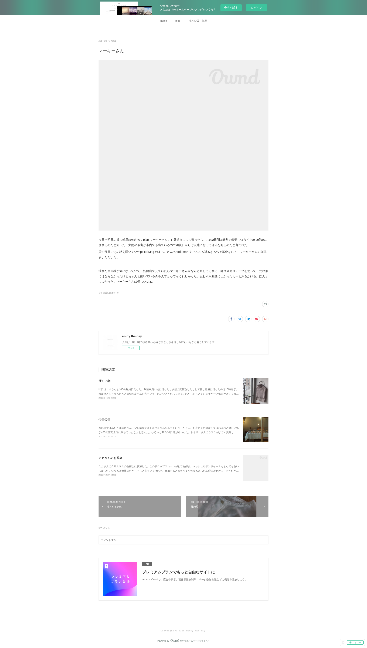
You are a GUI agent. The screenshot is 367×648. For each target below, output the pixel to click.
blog (178, 20)
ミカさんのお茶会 (110, 458)
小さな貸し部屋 (198, 20)
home (163, 20)
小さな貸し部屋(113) (109, 292)
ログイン (256, 8)
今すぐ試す (231, 7)
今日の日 (104, 419)
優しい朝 (104, 381)
